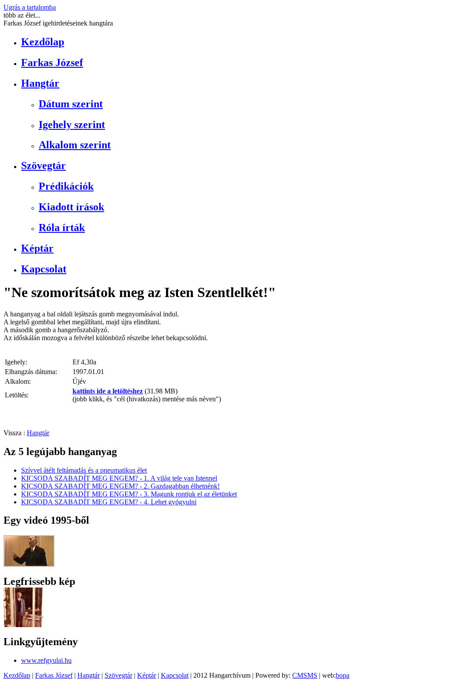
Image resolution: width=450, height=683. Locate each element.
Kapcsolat (43, 269)
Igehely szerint (72, 124)
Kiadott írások (71, 207)
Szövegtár (43, 165)
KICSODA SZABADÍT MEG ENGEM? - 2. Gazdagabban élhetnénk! (120, 486)
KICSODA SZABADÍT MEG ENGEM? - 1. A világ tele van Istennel (119, 478)
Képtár (37, 248)
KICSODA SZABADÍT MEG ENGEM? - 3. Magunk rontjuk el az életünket (129, 494)
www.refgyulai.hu (46, 660)
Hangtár (40, 83)
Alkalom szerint (75, 145)
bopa (342, 675)
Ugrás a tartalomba (30, 7)
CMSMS (304, 675)
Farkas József (52, 62)
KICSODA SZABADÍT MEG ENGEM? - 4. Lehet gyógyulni (108, 502)
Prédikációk (66, 186)
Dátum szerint (71, 104)
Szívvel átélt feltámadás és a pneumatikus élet (84, 470)
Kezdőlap (42, 42)
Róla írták (62, 227)
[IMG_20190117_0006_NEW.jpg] (23, 624)
